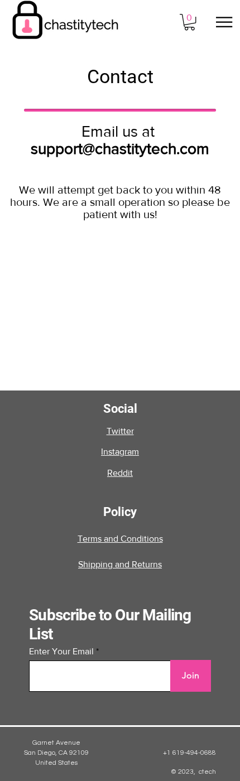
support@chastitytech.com (120, 148)
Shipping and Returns (120, 564)
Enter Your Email (61, 651)
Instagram (120, 451)
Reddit (120, 473)
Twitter (120, 431)
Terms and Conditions (120, 538)
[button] (189, 22)
